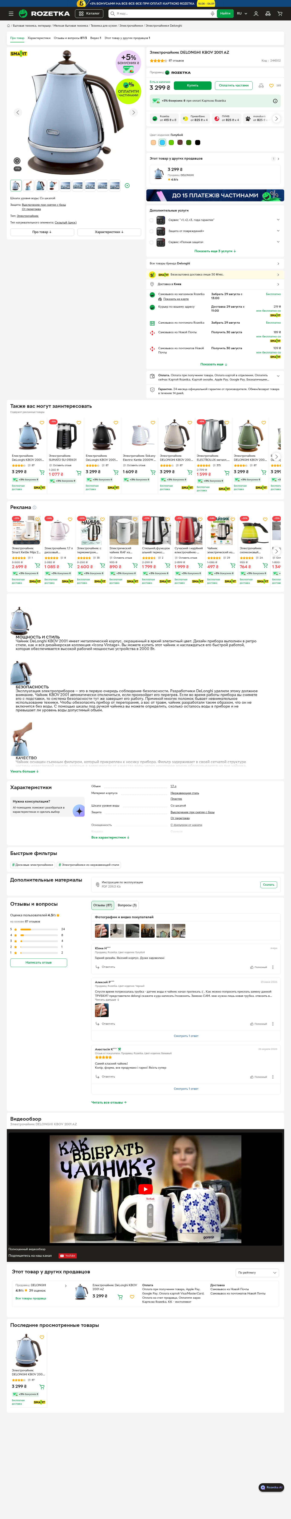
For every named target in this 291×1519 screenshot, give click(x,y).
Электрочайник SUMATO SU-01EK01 (62, 458)
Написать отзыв (39, 962)
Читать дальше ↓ (107, 1000)
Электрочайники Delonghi (164, 25)
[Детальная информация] (34, 507)
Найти (225, 13)
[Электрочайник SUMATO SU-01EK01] (65, 436)
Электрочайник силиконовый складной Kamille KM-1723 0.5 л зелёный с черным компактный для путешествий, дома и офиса (253, 551)
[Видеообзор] (17, 161)
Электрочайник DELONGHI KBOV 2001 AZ (28, 1373)
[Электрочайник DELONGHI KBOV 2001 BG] (176, 436)
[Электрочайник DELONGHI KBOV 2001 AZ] (28, 1350)
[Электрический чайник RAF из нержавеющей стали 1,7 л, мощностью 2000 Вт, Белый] (123, 530)
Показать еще (211, 364)
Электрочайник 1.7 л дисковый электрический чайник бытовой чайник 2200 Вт (59, 551)
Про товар (17, 38)
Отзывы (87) (102, 905)
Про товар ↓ (42, 232)
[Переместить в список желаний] (271, 85)
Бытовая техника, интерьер (32, 25)
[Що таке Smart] (18, 53)
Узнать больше (24, 771)
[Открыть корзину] (280, 13)
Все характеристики (110, 837)
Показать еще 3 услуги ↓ (215, 251)
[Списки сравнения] (268, 13)
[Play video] (145, 1189)
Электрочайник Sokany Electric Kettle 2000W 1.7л (139, 458)
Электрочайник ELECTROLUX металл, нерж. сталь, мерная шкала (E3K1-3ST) (212, 458)
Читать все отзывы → (109, 1102)
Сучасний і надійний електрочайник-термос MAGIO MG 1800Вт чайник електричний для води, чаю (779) (189, 551)
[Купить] (42, 472)
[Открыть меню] (11, 13)
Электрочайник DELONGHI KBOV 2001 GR (250, 458)
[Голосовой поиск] (212, 13)
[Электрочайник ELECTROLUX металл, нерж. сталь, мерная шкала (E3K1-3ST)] (213, 436)
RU (239, 13)
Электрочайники (131, 25)
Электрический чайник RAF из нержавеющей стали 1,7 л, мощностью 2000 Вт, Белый (123, 551)
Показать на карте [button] (176, 299)
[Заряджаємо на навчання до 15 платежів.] (215, 195)
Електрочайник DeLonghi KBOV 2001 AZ (27, 458)
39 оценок (37, 1291)
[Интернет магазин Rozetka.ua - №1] (44, 13)
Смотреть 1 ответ (186, 1036)
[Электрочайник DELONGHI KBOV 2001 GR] (250, 436)
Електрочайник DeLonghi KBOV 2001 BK (100, 458)
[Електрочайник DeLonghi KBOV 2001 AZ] (28, 436)
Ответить (108, 967)
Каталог (93, 13)
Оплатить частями (234, 85)
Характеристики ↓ (109, 232)
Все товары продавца (31, 1298)
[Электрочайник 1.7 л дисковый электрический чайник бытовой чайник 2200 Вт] (59, 530)
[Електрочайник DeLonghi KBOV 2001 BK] (102, 436)
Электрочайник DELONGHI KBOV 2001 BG (176, 458)
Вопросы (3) (127, 905)
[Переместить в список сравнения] (261, 85)
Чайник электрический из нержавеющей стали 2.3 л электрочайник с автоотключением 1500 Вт (221, 551)
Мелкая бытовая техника (70, 25)
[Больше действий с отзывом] (273, 967)
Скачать (268, 884)
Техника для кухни (104, 25)
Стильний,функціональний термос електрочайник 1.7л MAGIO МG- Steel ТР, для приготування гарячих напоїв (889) (156, 551)
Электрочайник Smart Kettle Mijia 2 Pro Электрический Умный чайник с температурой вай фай (25, 551)
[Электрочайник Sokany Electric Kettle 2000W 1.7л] (139, 436)
